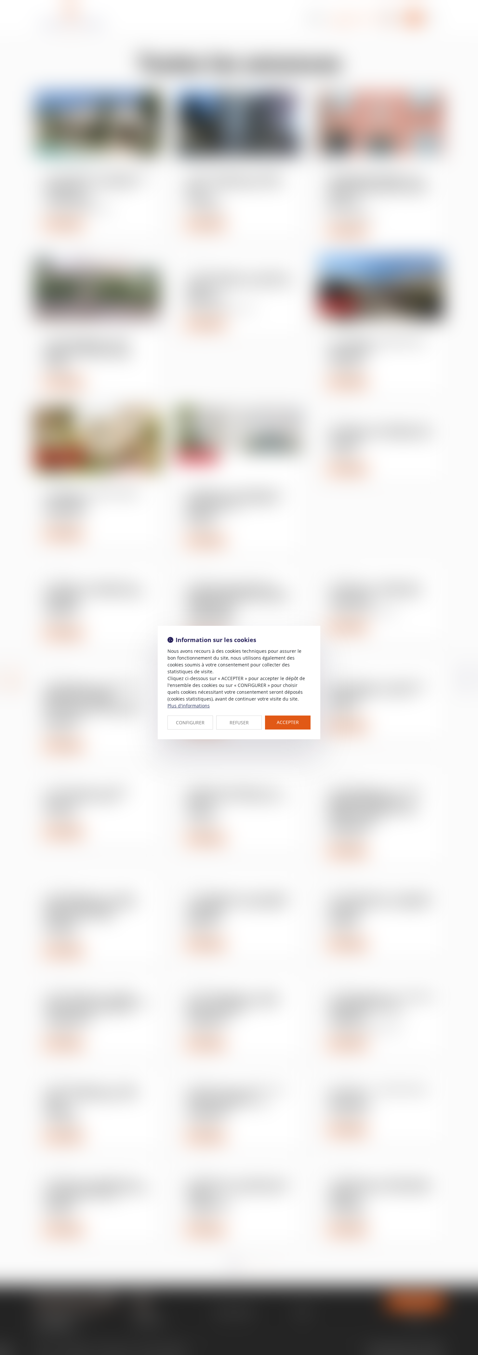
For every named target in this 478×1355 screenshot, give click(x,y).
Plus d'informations (188, 706)
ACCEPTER (288, 722)
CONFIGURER (190, 722)
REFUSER (239, 722)
